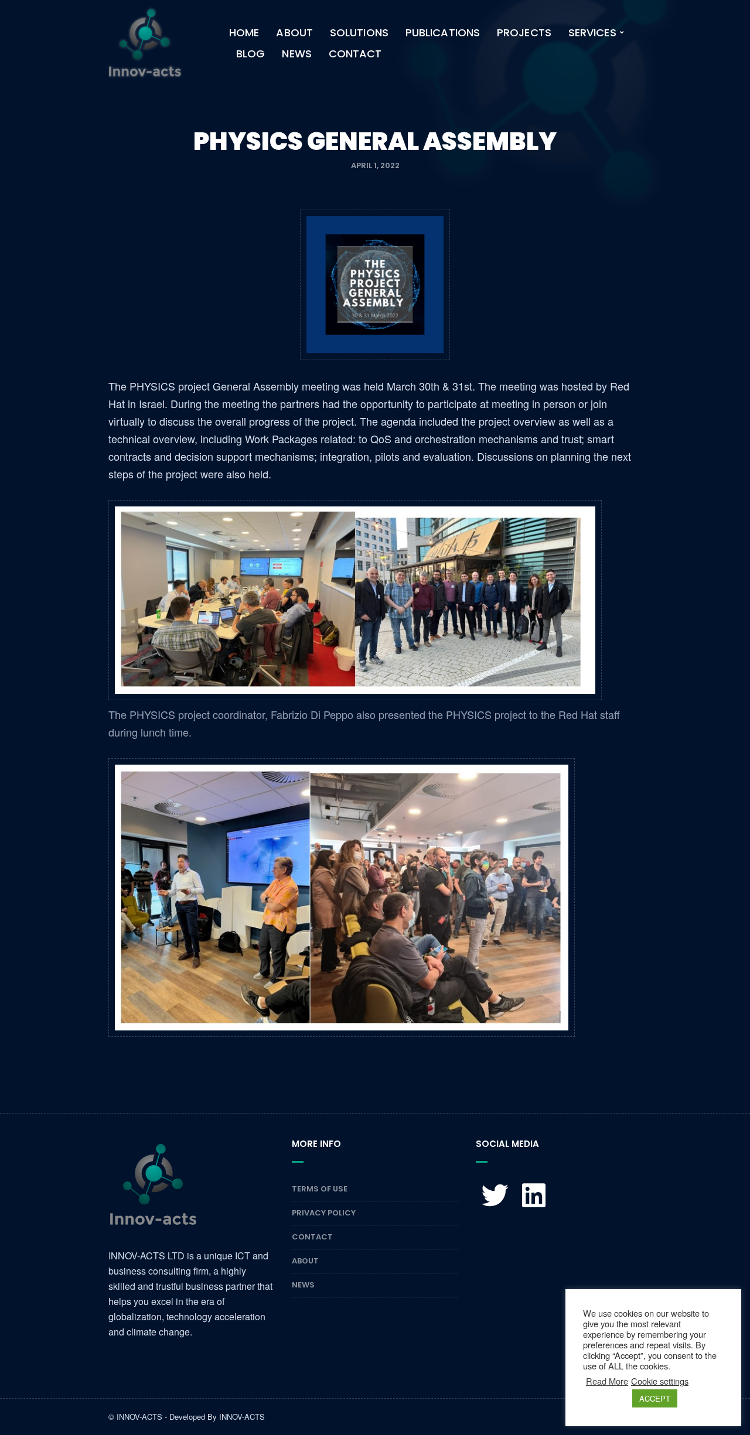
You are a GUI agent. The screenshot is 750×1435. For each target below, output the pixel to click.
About (294, 32)
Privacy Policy (324, 1212)
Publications (442, 32)
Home (244, 32)
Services (592, 32)
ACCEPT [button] (654, 1398)
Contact (355, 53)
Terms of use (319, 1188)
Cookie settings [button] (659, 1381)
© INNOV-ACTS (135, 1416)
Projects (524, 32)
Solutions (359, 32)
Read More (607, 1381)
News (296, 53)
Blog (250, 53)
